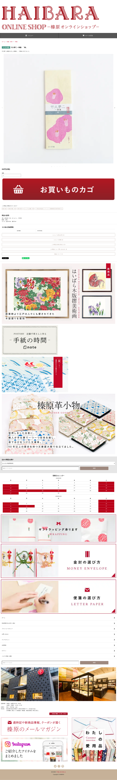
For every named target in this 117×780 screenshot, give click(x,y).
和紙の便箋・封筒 (12, 208)
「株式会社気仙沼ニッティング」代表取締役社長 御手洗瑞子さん (49, 208)
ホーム (3, 41)
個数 (3, 173)
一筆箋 (15, 41)
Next (114, 108)
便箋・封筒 (9, 41)
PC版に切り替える (61, 772)
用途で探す (4, 208)
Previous (2, 108)
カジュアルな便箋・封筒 (29, 208)
